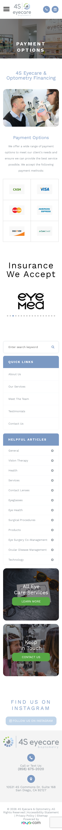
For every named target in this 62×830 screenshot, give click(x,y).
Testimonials (16, 411)
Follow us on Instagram (33, 720)
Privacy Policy (25, 815)
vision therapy (18, 460)
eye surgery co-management (27, 540)
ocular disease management (27, 549)
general (13, 450)
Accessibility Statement (43, 812)
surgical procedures (21, 520)
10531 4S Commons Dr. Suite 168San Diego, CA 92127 (31, 788)
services (13, 480)
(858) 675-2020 (31, 769)
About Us (14, 374)
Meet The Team (18, 399)
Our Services (16, 386)
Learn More (31, 601)
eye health (15, 510)
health (12, 470)
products (14, 530)
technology (16, 559)
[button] (7, 316)
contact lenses (18, 490)
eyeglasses (15, 500)
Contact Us (15, 423)
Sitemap (42, 815)
